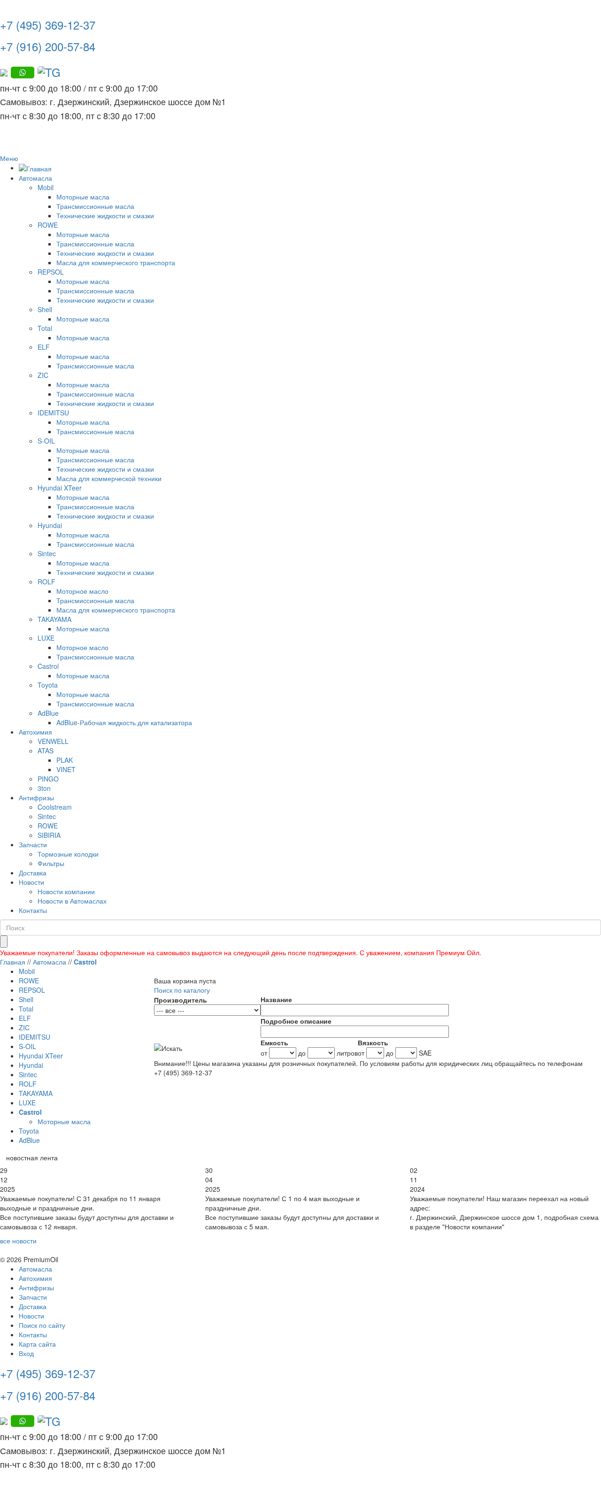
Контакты (33, 910)
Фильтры (51, 863)
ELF (44, 347)
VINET (66, 769)
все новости (18, 1240)
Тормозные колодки (68, 853)
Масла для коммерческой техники (109, 478)
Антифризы (36, 797)
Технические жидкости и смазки (105, 215)
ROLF (46, 581)
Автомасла (35, 178)
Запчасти (33, 844)
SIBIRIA (49, 835)
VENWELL (53, 741)
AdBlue (48, 713)
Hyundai (50, 525)
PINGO (48, 778)
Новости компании (66, 891)
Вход (26, 1353)
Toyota (48, 685)
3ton (44, 788)
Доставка (32, 872)
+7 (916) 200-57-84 (47, 46)
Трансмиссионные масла (95, 206)
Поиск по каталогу (182, 990)
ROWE (48, 225)
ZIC (43, 375)
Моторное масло (82, 591)
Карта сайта (37, 1344)
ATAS (46, 750)
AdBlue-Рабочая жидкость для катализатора (124, 722)
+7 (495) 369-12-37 (47, 24)
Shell (45, 309)
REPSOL (51, 271)
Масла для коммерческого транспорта (115, 262)
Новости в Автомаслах (72, 900)
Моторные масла (82, 196)
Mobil (46, 187)
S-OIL (46, 440)
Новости (31, 882)
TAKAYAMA (54, 619)
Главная (12, 961)
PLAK (64, 760)
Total (45, 328)
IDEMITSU (53, 412)
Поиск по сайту (42, 1325)
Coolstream (55, 807)
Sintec (47, 553)
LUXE (46, 638)
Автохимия (35, 731)
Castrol (48, 666)
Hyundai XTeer (60, 487)
